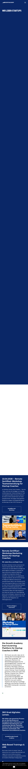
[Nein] (26, 765)
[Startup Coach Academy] (14, 389)
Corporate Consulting (14, 442)
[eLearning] (14, 455)
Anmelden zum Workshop (12, 509)
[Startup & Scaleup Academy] (14, 413)
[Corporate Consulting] (14, 436)
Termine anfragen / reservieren (12, 606)
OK (14, 766)
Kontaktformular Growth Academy (11, 737)
